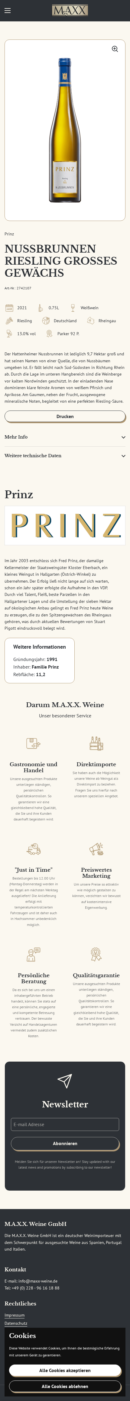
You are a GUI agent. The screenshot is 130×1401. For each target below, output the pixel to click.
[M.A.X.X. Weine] (70, 11)
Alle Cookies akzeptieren (65, 1370)
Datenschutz (16, 1323)
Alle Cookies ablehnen (65, 1386)
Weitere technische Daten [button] (33, 455)
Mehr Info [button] (16, 437)
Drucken (65, 416)
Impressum (14, 1315)
